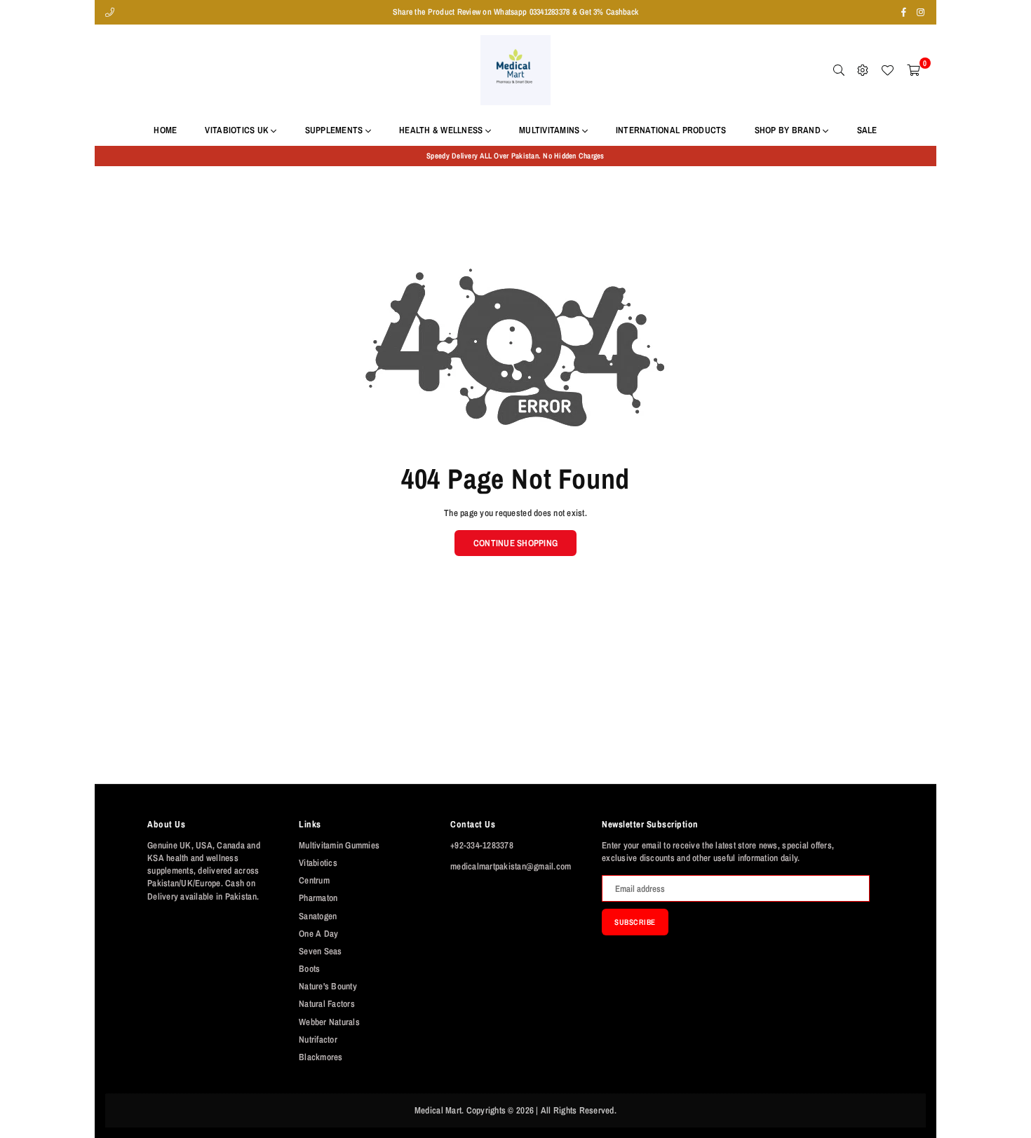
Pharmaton (318, 898)
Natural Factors (327, 1004)
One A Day (318, 934)
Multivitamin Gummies (339, 845)
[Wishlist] (887, 70)
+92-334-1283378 (481, 845)
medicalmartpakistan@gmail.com (511, 866)
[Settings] (863, 70)
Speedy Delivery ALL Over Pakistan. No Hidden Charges (515, 156)
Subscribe (635, 922)
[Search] (839, 70)
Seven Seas (320, 951)
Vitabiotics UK (238, 130)
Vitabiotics (318, 863)
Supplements (335, 130)
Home (165, 130)
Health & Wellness (442, 130)
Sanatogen (318, 916)
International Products (671, 130)
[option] (515, 156)
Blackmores (321, 1057)
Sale (867, 130)
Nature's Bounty (328, 986)
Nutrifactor (318, 1039)
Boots (309, 969)
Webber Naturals (329, 1022)
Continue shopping (515, 543)
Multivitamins (550, 130)
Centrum (314, 880)
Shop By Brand (789, 130)
